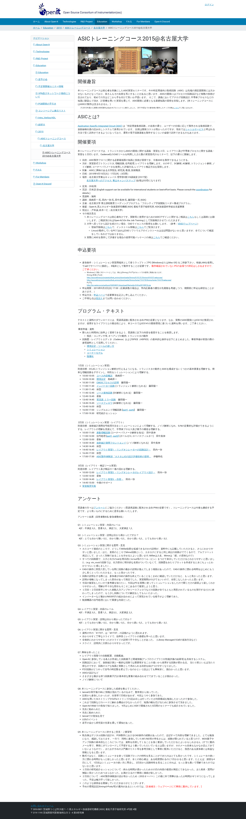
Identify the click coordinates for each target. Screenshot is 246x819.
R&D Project (87, 21)
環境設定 (101, 379)
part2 (131, 410)
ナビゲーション (41, 38)
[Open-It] (78, 9)
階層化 (90, 356)
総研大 (41, 124)
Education (102, 21)
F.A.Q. (129, 21)
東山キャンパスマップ (124, 180)
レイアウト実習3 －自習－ (110, 479)
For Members (143, 21)
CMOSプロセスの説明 (108, 382)
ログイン (209, 4)
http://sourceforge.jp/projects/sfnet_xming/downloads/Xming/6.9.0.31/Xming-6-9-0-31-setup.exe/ (125, 278)
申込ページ (99, 295)
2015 (59, 27)
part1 (125, 410)
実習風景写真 (89, 486)
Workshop (117, 21)
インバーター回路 (106, 386)
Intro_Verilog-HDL (47, 117)
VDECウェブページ (187, 223)
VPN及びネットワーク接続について (52, 95)
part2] (116, 436)
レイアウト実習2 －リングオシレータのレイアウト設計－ (126, 472)
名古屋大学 (99, 27)
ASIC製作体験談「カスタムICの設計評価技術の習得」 (124, 456)
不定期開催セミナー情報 (50, 86)
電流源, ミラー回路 (106, 399)
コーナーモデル (95, 353)
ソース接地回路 (104, 392)
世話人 (99, 298)
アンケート (99, 507)
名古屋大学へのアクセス (99, 180)
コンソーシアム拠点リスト (52, 110)
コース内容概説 (104, 375)
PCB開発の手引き (47, 103)
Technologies (69, 21)
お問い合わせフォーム (42, 805)
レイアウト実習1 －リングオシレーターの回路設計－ (124, 449)
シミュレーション (96, 349)
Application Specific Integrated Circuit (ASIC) (100, 126)
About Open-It (51, 21)
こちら (176, 108)
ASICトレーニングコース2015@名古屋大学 (56, 154)
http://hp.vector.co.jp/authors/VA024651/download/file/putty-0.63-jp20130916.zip (119, 285)
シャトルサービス (194, 129)
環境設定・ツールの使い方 (100, 346)
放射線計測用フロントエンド (111, 442)
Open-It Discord (162, 21)
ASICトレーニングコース (77, 27)
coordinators (202, 189)
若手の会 (42, 79)
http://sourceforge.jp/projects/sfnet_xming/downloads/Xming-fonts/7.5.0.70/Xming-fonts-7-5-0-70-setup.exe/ (129, 280)
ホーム (36, 21)
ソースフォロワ (104, 403)
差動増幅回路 (103, 432)
